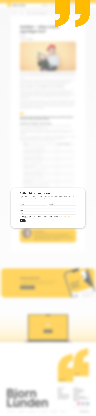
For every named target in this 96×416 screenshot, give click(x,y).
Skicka (22, 221)
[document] (48, 208)
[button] (81, 190)
